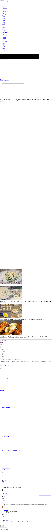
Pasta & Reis (4, 33)
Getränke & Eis (5, 41)
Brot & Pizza (4, 30)
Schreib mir (4, 27)
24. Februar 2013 (6, 510)
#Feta (1, 365)
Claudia (4, 501)
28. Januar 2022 (6, 469)
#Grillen (3, 365)
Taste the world (3, 48)
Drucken (1, 342)
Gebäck (4, 40)
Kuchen (4, 42)
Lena (2, 475)
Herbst (4, 46)
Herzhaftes (3, 6)
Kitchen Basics (3, 24)
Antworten (3, 481)
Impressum (3, 51)
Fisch (3, 13)
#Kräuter (5, 365)
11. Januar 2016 (6, 476)
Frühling (4, 21)
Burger (4, 7)
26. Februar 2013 (7, 520)
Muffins (4, 19)
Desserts (4, 16)
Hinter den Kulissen (4, 49)
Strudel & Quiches (5, 11)
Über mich (4, 26)
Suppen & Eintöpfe (5, 35)
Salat (3, 10)
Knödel (4, 9)
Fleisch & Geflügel (5, 37)
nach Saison (3, 44)
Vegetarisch (4, 14)
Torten (4, 20)
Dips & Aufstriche (5, 8)
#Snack (8, 365)
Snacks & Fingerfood (5, 32)
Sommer (4, 22)
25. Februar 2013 (6, 493)
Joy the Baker (18, 100)
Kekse (4, 18)
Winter (4, 23)
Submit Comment (6, 529)
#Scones (7, 365)
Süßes (2, 15)
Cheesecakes (4, 39)
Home (2, 5)
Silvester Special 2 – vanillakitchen (6, 468)
